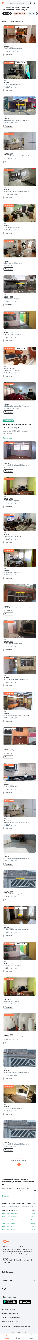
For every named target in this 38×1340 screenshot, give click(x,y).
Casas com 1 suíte (8, 1220)
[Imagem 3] (22, 148)
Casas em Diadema (13, 1206)
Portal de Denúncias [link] (8, 1309)
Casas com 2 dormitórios (10, 1213)
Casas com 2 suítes (8, 1223)
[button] (19, 1272)
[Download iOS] (25, 1302)
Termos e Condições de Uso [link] (11, 1317)
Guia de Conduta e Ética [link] (10, 1321)
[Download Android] (10, 1302)
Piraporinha (25, 1206)
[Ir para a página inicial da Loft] (4, 3)
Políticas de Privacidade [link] (10, 1313)
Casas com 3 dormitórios (10, 1217)
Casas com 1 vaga (8, 1226)
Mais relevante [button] (16, 21)
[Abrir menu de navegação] (34, 3)
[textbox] (20, 3)
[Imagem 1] (19, 41)
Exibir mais (5, 1196)
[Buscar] (30, 3)
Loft (3, 1206)
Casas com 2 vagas (8, 1229)
